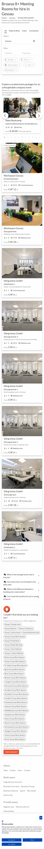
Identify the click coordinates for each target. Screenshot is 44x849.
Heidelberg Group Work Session (16, 710)
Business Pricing (27, 786)
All (5, 31)
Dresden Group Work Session (15, 690)
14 (22, 140)
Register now (9, 807)
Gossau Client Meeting (13, 649)
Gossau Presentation (12, 641)
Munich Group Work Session (15, 723)
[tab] (22, 575)
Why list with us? (22, 807)
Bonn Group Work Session (14, 674)
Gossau (12, 18)
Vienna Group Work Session (15, 735)
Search (22, 791)
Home (4, 18)
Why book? (31, 791)
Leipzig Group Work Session (15, 715)
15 (25, 140)
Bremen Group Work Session (15, 678)
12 (15, 140)
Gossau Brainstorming (31, 632)
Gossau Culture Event (12, 632)
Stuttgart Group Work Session (15, 731)
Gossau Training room (13, 624)
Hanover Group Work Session (15, 706)
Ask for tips (8, 795)
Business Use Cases (11, 786)
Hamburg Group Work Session (16, 702)
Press (20, 770)
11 (39, 137)
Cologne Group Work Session (15, 682)
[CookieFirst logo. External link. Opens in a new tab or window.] (3, 821)
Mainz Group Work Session (14, 719)
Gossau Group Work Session (15, 637)
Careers (13, 770)
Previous (5, 115)
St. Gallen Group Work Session (16, 665)
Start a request (11, 752)
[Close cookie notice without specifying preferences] (40, 818)
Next (39, 115)
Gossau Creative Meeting (14, 653)
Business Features (11, 791)
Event (24, 31)
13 (18, 140)
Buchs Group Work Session (14, 657)
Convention (34, 31)
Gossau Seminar (10, 628)
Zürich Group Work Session (15, 739)
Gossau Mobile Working (13, 645)
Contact (27, 770)
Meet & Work (14, 31)
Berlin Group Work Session (14, 669)
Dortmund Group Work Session (16, 686)
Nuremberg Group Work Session (16, 727)
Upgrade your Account (13, 782)
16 (29, 140)
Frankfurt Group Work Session (16, 698)
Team (6, 770)
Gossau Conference (26, 628)
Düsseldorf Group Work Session (16, 694)
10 (36, 137)
